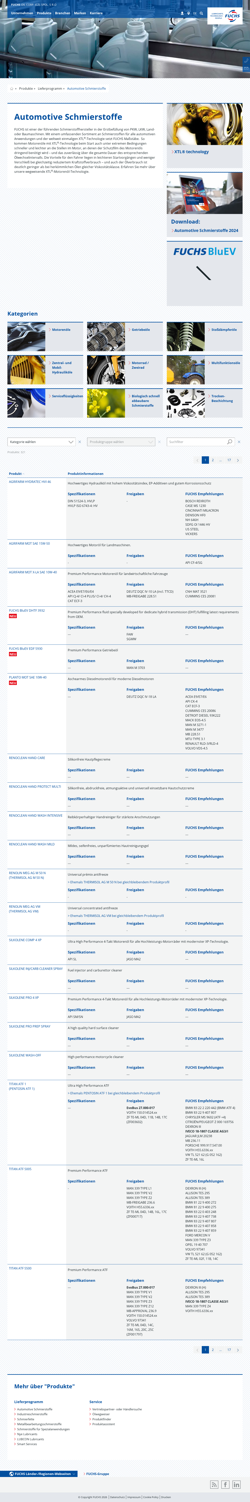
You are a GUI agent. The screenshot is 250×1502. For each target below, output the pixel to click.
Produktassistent (103, 1424)
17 (229, 460)
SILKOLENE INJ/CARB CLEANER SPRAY (36, 969)
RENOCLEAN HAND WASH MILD (32, 844)
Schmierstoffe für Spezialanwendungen (43, 1429)
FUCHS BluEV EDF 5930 (25, 648)
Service (95, 1401)
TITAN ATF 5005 (20, 1169)
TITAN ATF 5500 (20, 1268)
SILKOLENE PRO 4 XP (24, 997)
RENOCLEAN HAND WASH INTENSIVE (35, 815)
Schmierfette (25, 1419)
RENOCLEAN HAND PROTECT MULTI (35, 786)
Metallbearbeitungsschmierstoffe (39, 1424)
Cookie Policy (151, 1497)
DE (195, 13)
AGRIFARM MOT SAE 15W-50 (29, 543)
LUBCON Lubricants (30, 1439)
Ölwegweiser (101, 1414)
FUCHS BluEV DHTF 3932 (27, 610)
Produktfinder (101, 1419)
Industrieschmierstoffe (32, 1414)
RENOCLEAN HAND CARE (27, 758)
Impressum (134, 1497)
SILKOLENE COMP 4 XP (25, 940)
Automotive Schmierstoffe (86, 88)
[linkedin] (236, 1485)
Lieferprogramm (49, 88)
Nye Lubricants (27, 1434)
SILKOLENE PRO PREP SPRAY (29, 1026)
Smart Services (27, 1444)
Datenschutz (117, 1497)
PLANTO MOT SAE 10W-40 (27, 677)
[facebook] (225, 1485)
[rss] (214, 1485)
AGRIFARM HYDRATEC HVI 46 (30, 482)
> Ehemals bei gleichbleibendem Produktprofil (118, 882)
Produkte (25, 88)
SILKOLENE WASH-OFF (25, 1055)
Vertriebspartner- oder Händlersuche (117, 1409)
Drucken (166, 1497)
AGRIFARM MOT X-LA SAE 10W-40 (33, 572)
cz (11, 88)
